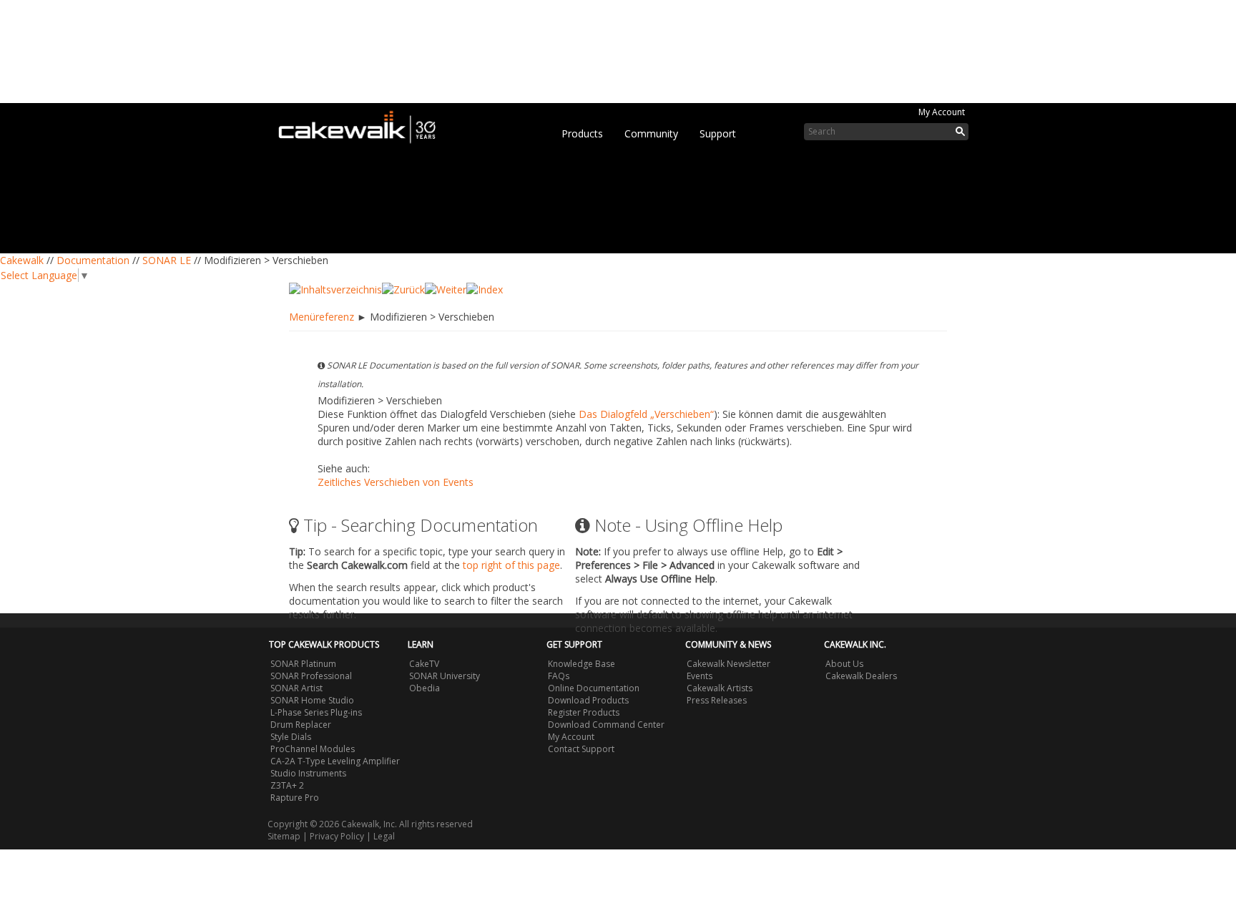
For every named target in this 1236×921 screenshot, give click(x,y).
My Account (941, 112)
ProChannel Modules (312, 749)
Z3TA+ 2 (287, 785)
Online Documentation (593, 688)
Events (699, 676)
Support (718, 133)
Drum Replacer (300, 724)
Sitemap (284, 836)
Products (582, 133)
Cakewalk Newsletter (728, 664)
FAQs (558, 676)
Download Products (588, 700)
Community (651, 133)
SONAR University (444, 676)
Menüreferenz (321, 316)
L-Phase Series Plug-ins (316, 712)
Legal (384, 836)
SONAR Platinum (303, 664)
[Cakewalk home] (364, 124)
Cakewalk (22, 260)
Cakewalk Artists (719, 688)
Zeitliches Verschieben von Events (396, 482)
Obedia (424, 688)
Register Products (583, 712)
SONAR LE (166, 260)
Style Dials (290, 737)
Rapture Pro (294, 797)
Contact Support (581, 749)
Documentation (93, 260)
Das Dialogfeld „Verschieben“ (646, 414)
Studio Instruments (308, 773)
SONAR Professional (311, 676)
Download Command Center (606, 724)
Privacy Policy (337, 836)
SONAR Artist (296, 688)
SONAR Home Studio (312, 700)
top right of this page (511, 565)
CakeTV (424, 664)
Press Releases (717, 700)
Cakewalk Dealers (861, 676)
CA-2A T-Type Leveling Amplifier (335, 761)
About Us (844, 664)
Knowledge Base (581, 664)
